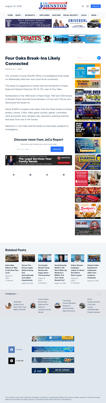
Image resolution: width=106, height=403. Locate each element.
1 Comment (9, 280)
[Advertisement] (90, 354)
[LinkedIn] (63, 175)
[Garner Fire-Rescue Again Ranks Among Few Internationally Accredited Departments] (28, 258)
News (17, 15)
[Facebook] (83, 6)
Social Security (70, 15)
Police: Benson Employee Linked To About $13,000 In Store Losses (77, 270)
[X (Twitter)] (88, 6)
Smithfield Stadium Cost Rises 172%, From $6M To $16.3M (20, 306)
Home (10, 15)
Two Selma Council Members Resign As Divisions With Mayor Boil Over (69, 306)
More (93, 15)
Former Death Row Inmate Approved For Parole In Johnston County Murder (44, 305)
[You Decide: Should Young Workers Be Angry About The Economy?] (44, 258)
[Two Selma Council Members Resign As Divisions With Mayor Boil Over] (58, 306)
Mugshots (30, 15)
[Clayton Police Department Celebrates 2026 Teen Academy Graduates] (94, 258)
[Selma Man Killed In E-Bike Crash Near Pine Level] (12, 258)
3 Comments (42, 283)
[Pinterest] (47, 175)
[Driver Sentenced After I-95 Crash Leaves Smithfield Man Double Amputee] (82, 306)
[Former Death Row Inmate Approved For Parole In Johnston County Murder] (33, 306)
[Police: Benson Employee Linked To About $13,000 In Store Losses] (77, 258)
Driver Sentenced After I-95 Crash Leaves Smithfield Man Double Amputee (93, 305)
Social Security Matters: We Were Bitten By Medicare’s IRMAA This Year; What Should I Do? (61, 272)
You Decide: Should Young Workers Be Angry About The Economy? (44, 270)
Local (84, 15)
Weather (56, 15)
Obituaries (44, 15)
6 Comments (75, 283)
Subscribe (95, 6)
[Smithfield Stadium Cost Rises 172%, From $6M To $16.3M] (8, 306)
